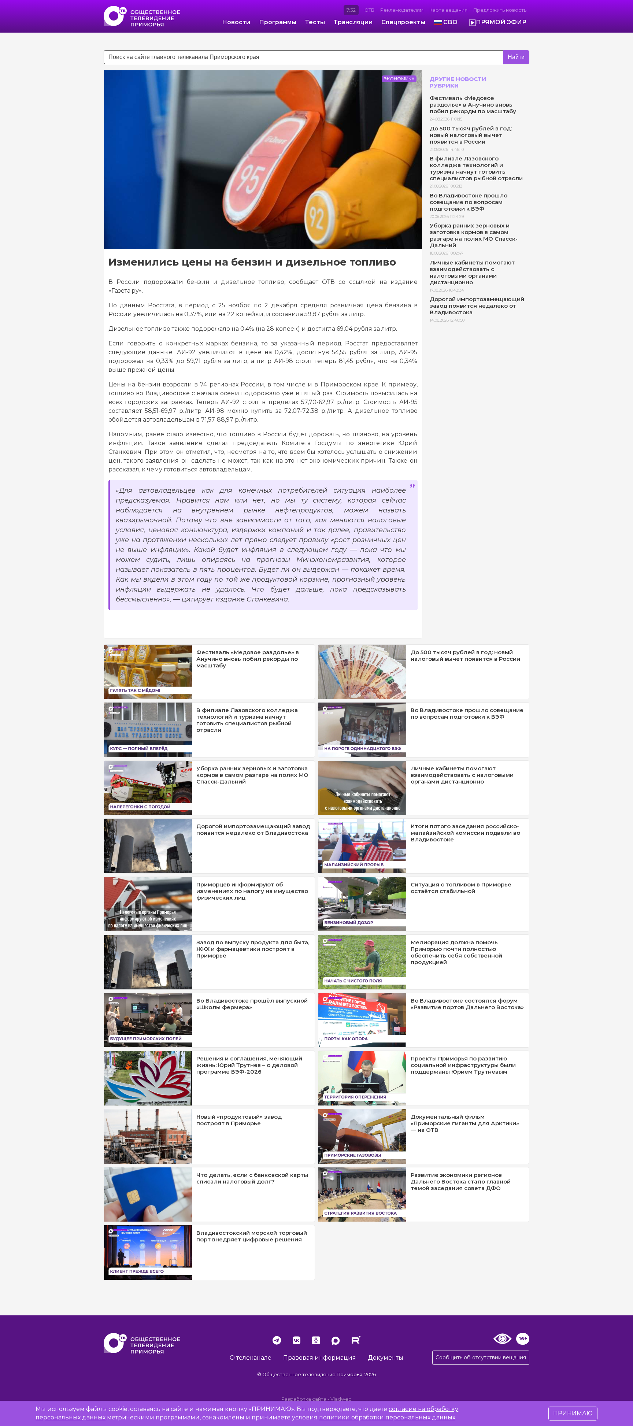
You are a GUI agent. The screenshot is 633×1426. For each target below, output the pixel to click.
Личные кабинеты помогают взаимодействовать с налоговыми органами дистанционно (472, 272)
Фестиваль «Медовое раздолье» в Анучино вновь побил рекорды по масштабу (473, 105)
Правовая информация (319, 1357)
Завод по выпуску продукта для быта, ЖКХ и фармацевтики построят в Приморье (252, 949)
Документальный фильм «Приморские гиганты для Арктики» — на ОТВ (465, 1123)
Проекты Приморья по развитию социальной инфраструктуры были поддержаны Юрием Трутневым (463, 1065)
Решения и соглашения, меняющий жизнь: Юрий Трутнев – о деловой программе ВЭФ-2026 (249, 1065)
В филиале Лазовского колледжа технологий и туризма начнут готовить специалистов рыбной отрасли (476, 168)
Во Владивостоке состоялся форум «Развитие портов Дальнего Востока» (467, 1004)
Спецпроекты (403, 22)
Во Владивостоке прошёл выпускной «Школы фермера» (252, 1004)
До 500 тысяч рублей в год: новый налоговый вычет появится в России (471, 135)
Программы (277, 22)
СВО (450, 22)
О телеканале (250, 1357)
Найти (516, 57)
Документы (385, 1357)
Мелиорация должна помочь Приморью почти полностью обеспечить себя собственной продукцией (456, 952)
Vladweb (341, 1399)
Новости (236, 22)
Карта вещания (448, 10)
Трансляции (353, 22)
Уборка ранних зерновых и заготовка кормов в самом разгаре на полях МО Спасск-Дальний (474, 235)
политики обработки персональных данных (387, 1417)
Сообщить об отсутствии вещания (481, 1357)
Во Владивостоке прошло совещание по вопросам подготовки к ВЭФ (468, 202)
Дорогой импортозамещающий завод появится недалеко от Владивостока (477, 306)
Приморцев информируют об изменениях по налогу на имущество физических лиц (252, 891)
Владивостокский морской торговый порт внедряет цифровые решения (251, 1236)
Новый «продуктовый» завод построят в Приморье (239, 1120)
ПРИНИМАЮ (573, 1413)
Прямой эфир (501, 22)
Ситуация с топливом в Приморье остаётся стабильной (461, 888)
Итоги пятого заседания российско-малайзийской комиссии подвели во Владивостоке (465, 833)
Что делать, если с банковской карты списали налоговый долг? (252, 1178)
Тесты (315, 22)
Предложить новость (499, 10)
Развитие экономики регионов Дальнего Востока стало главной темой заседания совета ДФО (461, 1181)
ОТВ (369, 10)
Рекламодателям (401, 10)
